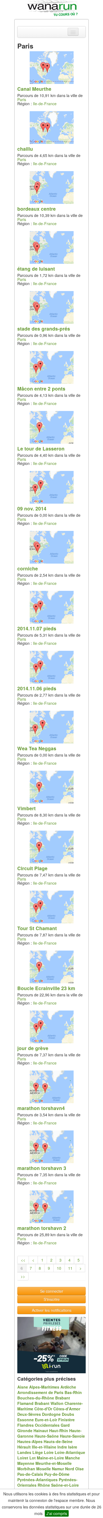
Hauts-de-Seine (58, 1441)
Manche (72, 1457)
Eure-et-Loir (46, 1419)
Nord (69, 1468)
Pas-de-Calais (30, 1474)
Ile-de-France (45, 103)
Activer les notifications (51, 1310)
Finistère (66, 1419)
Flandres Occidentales (38, 1425)
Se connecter (51, 1291)
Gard (65, 1425)
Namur (58, 1468)
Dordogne (51, 1414)
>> (23, 1276)
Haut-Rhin (58, 1430)
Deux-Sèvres (29, 1414)
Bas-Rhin (73, 1392)
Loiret (22, 1457)
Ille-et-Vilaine (44, 1447)
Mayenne (25, 1463)
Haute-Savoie (72, 1436)
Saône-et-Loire (65, 1485)
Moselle (43, 1468)
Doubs (68, 1414)
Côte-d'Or (43, 1408)
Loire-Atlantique (70, 1452)
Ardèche (68, 1387)
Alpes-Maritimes (44, 1387)
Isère (72, 1447)
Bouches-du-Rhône (35, 1398)
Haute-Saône (47, 1436)
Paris (21, 99)
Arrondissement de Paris (40, 1392)
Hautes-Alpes (30, 1441)
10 (59, 1268)
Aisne (22, 1387)
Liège (37, 1452)
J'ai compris (56, 1513)
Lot (32, 1457)
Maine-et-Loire (50, 1457)
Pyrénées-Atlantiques (37, 1479)
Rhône (44, 1485)
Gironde (24, 1430)
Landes (24, 1452)
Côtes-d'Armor (66, 1408)
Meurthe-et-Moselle (53, 1463)
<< (23, 1260)
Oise (79, 1468)
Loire (49, 1452)
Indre (62, 1447)
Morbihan (26, 1468)
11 (70, 1268)
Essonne (25, 1419)
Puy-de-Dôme (56, 1474)
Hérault (24, 1447)
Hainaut (41, 1430)
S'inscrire (52, 1299)
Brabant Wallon (49, 1403)
